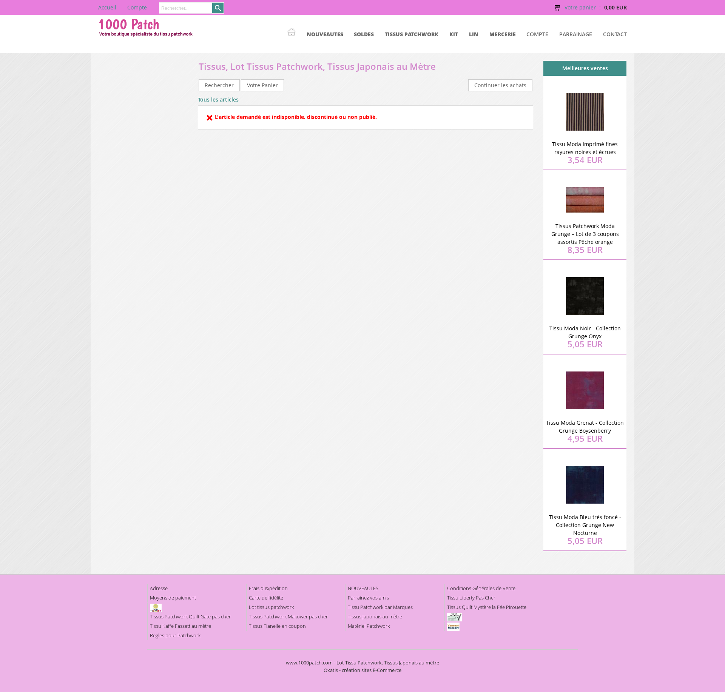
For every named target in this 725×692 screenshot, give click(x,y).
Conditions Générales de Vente (481, 588)
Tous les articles (218, 99)
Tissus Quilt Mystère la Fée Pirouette (486, 607)
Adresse (159, 588)
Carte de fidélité (266, 597)
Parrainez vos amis (368, 597)
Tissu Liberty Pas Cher (471, 597)
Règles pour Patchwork (175, 635)
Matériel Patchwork (369, 626)
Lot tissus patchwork (271, 607)
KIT (453, 34)
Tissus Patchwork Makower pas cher (288, 616)
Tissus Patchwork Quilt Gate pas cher (190, 616)
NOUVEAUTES (325, 34)
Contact (615, 34)
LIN (473, 34)
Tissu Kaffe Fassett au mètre (180, 626)
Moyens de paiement (173, 597)
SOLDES (364, 34)
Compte (537, 34)
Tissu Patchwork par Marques (380, 607)
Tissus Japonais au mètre (375, 616)
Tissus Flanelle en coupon (277, 626)
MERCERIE (502, 34)
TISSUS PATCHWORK (411, 34)
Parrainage (575, 34)
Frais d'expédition (268, 588)
